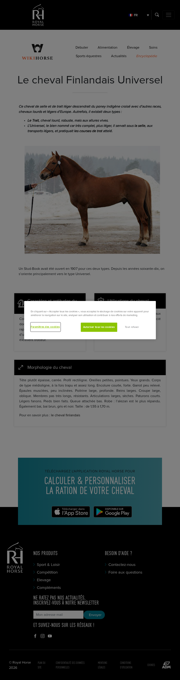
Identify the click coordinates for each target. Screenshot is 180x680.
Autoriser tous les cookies (99, 327)
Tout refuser (132, 327)
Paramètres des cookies (45, 327)
